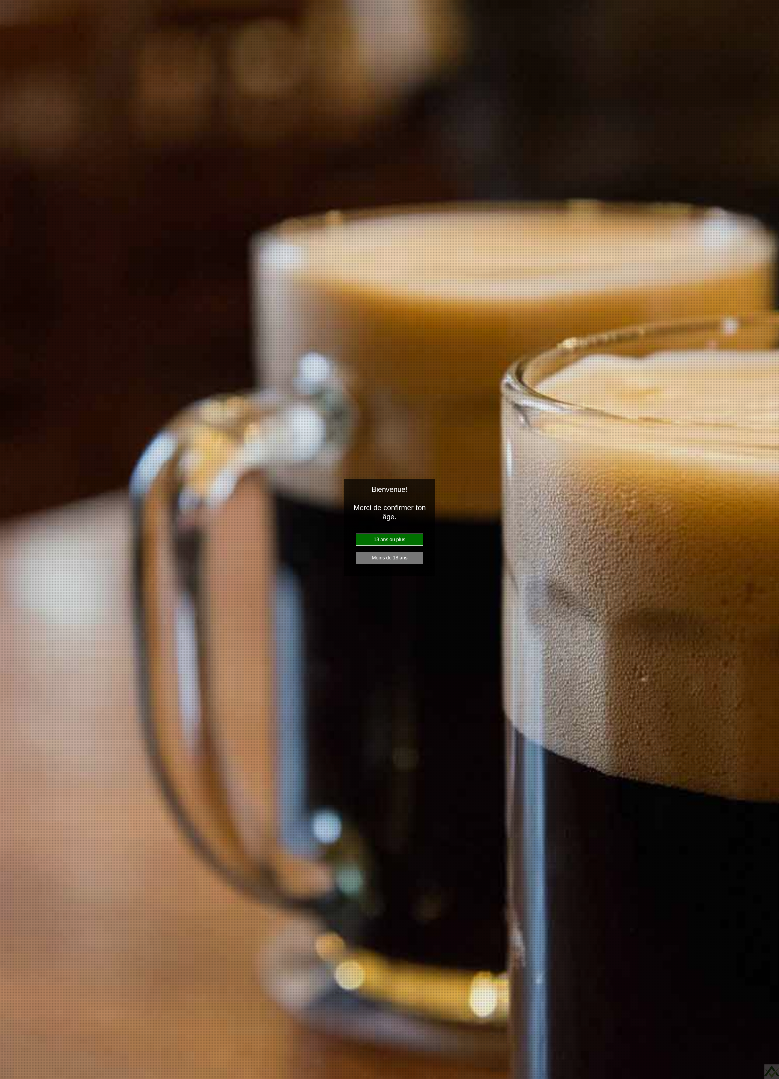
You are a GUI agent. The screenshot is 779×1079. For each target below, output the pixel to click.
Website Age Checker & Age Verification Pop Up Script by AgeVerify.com (771, 1071)
